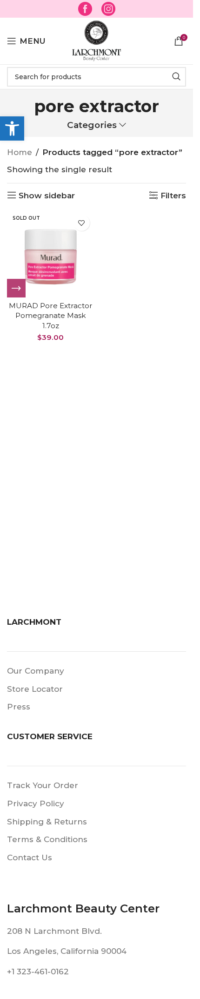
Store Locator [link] (35, 689)
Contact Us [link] (29, 857)
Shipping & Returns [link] (47, 821)
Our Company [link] (35, 670)
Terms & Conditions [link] (47, 839)
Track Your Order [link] (42, 785)
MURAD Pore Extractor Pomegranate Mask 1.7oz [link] (51, 315)
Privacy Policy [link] (35, 803)
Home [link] (19, 152)
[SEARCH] (176, 77)
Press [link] (18, 706)
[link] (12, 128)
